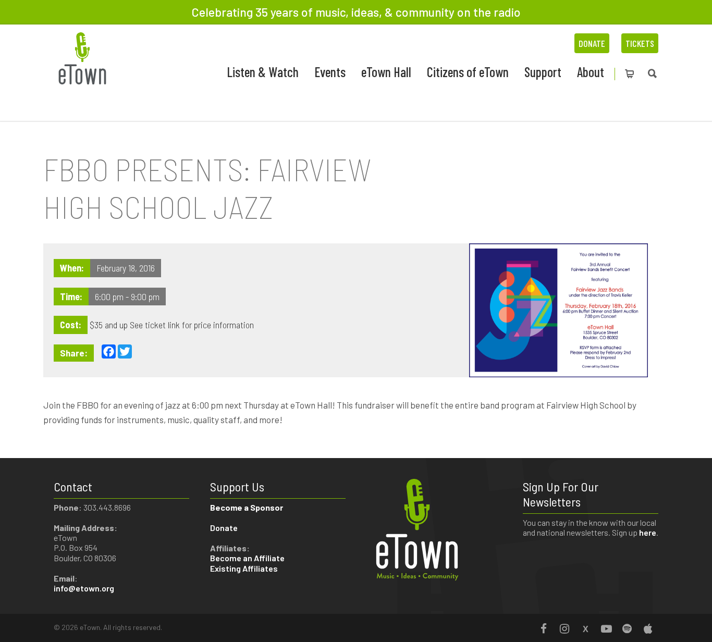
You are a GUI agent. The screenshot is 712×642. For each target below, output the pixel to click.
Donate (592, 43)
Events (330, 72)
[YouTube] (606, 628)
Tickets (639, 43)
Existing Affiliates (244, 568)
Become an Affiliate (248, 558)
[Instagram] (564, 628)
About (590, 72)
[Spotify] (627, 628)
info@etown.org (84, 588)
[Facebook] (543, 628)
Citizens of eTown (468, 72)
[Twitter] (585, 628)
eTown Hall (386, 72)
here (647, 532)
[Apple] (647, 628)
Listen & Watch (263, 72)
